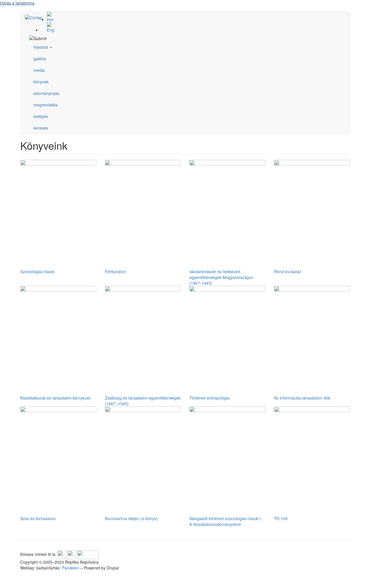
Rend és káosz (287, 271)
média (39, 70)
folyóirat (41, 47)
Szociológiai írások (37, 271)
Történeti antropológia (209, 398)
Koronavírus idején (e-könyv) (131, 518)
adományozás (46, 93)
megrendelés (46, 105)
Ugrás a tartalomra (17, 3)
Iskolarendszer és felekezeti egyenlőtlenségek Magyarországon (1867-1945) (221, 277)
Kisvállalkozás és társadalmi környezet (55, 398)
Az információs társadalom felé (302, 398)
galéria (40, 58)
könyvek (41, 82)
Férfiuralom (115, 271)
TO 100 (281, 518)
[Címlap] (36, 17)
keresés (41, 128)
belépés (41, 116)
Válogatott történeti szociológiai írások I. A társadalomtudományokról (225, 521)
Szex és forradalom (38, 518)
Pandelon (70, 568)
